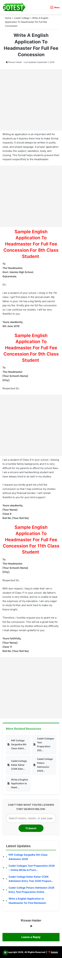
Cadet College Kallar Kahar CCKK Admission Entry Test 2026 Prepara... (31, 879)
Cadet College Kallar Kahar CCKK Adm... (19, 765)
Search (32, 828)
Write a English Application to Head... (19, 783)
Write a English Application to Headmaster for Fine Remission (27, 900)
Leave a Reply (31, 937)
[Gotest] (14, 7)
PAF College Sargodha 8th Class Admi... (18, 744)
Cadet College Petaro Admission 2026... (45, 765)
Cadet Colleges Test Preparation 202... (45, 744)
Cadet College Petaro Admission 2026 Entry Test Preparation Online (31, 889)
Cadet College (21, 18)
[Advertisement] (31, 100)
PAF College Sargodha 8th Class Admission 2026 (28, 857)
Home (8, 18)
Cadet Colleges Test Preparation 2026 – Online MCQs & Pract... (32, 868)
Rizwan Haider (15, 62)
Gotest (54, 952)
